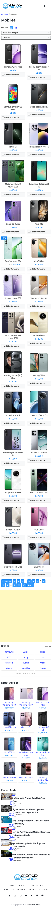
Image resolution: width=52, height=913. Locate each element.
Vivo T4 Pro (39, 261)
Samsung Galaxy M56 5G (13, 454)
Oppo (42, 662)
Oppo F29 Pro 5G (13, 492)
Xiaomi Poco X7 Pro (39, 492)
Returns (43, 889)
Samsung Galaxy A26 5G (39, 185)
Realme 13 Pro (39, 335)
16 (19, 585)
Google (43, 668)
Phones (32, 889)
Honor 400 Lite (13, 529)
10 (3, 585)
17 (24, 585)
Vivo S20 (39, 224)
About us (9, 889)
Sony (26, 657)
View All (48, 646)
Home (12, 886)
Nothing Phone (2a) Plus (13, 377)
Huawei (26, 662)
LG (43, 657)
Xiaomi (9, 668)
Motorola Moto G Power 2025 (13, 185)
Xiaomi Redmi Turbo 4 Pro (39, 68)
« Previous (7, 581)
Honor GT (13, 146)
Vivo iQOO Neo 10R (39, 298)
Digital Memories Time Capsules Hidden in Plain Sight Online (28, 811)
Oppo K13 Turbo (13, 224)
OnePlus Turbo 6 (39, 452)
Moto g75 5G (39, 375)
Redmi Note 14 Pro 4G (39, 146)
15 (14, 585)
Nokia (42, 652)
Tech (14, 794)
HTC (9, 657)
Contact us (36, 886)
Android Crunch (34, 904)
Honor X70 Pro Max (13, 67)
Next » (30, 585)
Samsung (9, 652)
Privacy (22, 886)
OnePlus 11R (39, 567)
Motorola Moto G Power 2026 (13, 337)
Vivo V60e (39, 529)
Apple (26, 652)
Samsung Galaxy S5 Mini (13, 108)
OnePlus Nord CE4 (13, 261)
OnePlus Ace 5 (13, 415)
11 (7, 585)
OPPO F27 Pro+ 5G (39, 415)
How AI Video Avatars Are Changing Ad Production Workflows (31, 856)
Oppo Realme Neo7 (39, 107)
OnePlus (26, 668)
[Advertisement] (26, 616)
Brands (21, 889)
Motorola (9, 662)
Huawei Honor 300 (13, 298)
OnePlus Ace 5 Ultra (13, 567)
